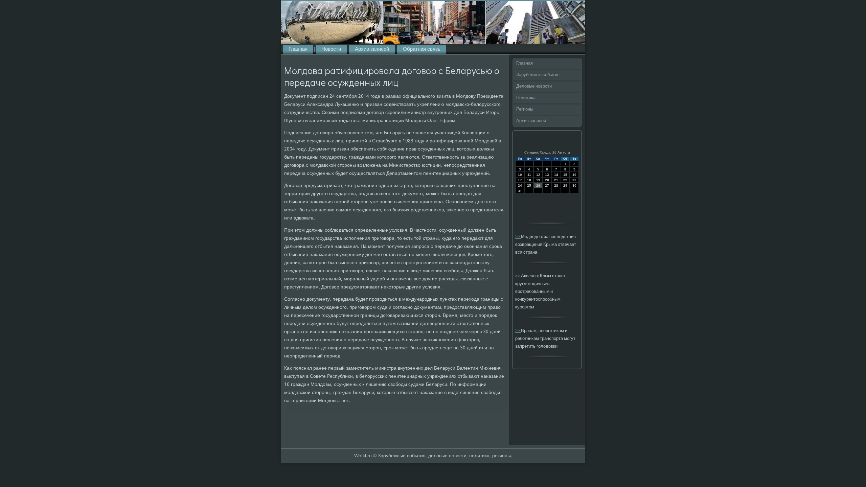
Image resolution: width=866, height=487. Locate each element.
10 (520, 175)
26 (538, 185)
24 (520, 185)
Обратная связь (421, 49)
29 (565, 185)
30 (574, 185)
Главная (298, 49)
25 (529, 185)
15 (565, 175)
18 (529, 180)
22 (565, 180)
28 (556, 185)
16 (574, 175)
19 (538, 180)
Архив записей (372, 49)
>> (518, 237)
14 (556, 175)
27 (547, 185)
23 (574, 180)
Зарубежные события (538, 75)
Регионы (524, 109)
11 (529, 175)
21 (556, 180)
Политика (525, 98)
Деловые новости (534, 86)
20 (547, 180)
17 (520, 180)
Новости (331, 49)
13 (547, 175)
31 (520, 191)
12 (538, 175)
